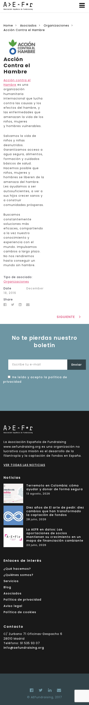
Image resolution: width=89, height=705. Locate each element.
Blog (7, 587)
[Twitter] (12, 304)
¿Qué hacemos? (17, 569)
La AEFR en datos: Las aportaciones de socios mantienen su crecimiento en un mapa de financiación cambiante (54, 535)
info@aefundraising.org (24, 648)
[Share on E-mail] (28, 304)
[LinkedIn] (50, 690)
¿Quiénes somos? (18, 575)
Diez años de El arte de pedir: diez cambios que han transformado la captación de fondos (55, 511)
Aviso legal (13, 606)
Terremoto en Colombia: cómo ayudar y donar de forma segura (54, 487)
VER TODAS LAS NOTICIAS (24, 465)
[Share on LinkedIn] (20, 304)
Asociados (13, 593)
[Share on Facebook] (5, 304)
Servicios (11, 581)
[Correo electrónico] (58, 690)
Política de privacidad (22, 600)
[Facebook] (32, 690)
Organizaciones (16, 282)
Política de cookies (20, 612)
